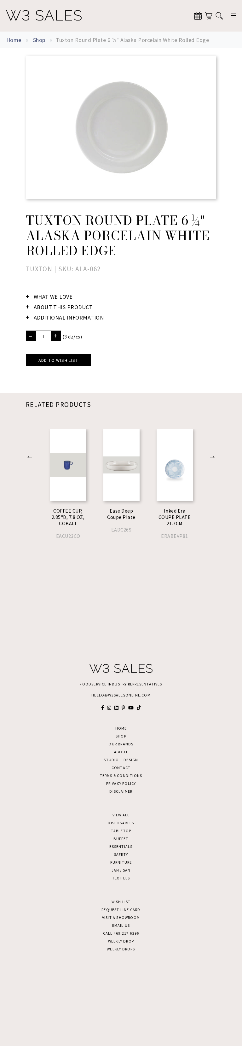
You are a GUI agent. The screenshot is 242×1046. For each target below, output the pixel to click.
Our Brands (120, 744)
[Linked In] (116, 707)
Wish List (121, 901)
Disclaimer (120, 791)
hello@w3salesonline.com (121, 695)
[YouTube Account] (131, 707)
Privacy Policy (121, 783)
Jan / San (121, 870)
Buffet (120, 838)
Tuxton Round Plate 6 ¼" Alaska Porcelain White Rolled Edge (132, 40)
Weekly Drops (121, 949)
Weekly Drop (121, 941)
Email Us (121, 925)
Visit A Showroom (121, 917)
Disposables (121, 822)
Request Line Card (120, 909)
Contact (121, 767)
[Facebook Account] (102, 707)
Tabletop (121, 830)
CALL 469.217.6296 (121, 933)
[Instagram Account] (109, 707)
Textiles (121, 878)
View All (121, 815)
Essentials (120, 846)
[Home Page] (44, 15)
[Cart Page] (208, 16)
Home (13, 40)
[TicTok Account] (139, 707)
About (121, 751)
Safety (121, 854)
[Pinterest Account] (123, 707)
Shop (39, 40)
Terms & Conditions (121, 775)
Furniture (121, 862)
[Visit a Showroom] (198, 16)
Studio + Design (121, 759)
